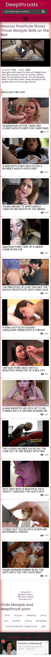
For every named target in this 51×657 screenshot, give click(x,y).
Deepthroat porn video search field (43, 11)
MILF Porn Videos (26, 597)
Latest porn (14, 637)
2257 (39, 637)
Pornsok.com (25, 599)
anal (7, 615)
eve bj (28, 620)
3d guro (18, 615)
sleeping (31, 615)
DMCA (29, 637)
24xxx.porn (25, 592)
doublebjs (41, 620)
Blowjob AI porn (25, 594)
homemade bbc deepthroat (21, 626)
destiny (16, 620)
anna (43, 615)
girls (43, 626)
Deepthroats (25, 5)
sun (6, 620)
